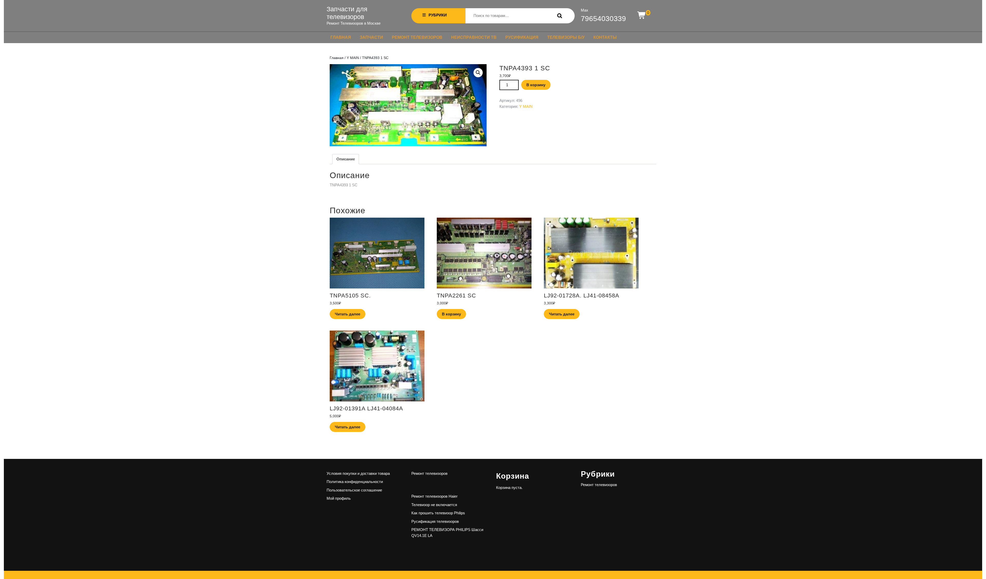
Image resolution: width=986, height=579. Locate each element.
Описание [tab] (345, 159)
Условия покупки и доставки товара (358, 473)
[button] (478, 72)
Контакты (605, 37)
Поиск (558, 16)
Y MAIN (353, 58)
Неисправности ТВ (474, 37)
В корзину (535, 85)
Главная (340, 37)
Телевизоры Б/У (566, 37)
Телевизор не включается (434, 505)
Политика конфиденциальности (355, 481)
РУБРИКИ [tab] (438, 15)
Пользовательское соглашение (354, 490)
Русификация (521, 37)
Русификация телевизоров (435, 521)
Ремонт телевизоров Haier (434, 496)
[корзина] (641, 16)
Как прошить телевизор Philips (438, 513)
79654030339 (603, 19)
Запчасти (371, 37)
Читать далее (347, 314)
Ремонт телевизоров (417, 37)
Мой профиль (339, 498)
